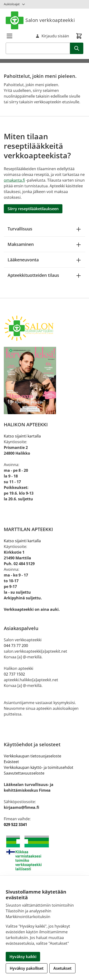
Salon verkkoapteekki (50, 20)
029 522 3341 (15, 824)
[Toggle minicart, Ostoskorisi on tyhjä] (79, 36)
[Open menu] (9, 36)
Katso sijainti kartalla (22, 436)
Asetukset (62, 968)
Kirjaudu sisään (55, 36)
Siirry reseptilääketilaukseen (33, 208)
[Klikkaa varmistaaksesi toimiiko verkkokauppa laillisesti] (44, 853)
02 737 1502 (14, 674)
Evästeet (11, 761)
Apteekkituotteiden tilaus (33, 275)
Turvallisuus (20, 229)
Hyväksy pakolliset (26, 968)
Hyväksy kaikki (22, 956)
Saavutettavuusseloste (24, 773)
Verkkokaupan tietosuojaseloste (32, 756)
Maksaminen (21, 244)
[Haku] (76, 48)
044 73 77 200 (16, 645)
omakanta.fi (14, 180)
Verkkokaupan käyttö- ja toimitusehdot (38, 767)
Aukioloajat (12, 4)
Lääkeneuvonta (23, 260)
